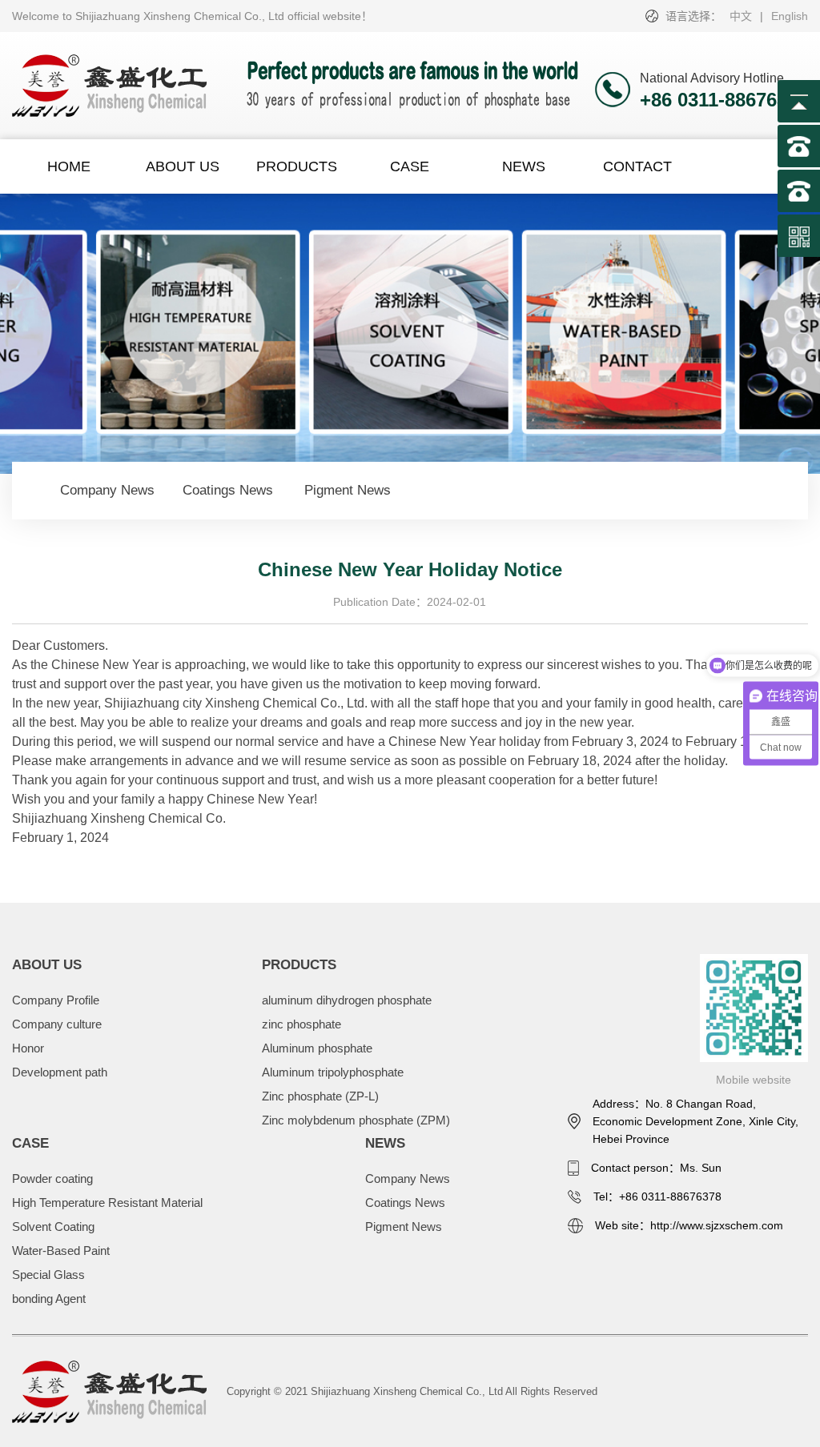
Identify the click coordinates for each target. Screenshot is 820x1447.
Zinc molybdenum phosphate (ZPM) (356, 1120)
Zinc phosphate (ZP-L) (320, 1096)
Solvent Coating (53, 1226)
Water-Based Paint (61, 1250)
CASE (409, 166)
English (789, 16)
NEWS (523, 166)
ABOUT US (182, 166)
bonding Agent (49, 1298)
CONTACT (637, 166)
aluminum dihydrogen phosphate (347, 1000)
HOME (68, 166)
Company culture (57, 1024)
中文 (741, 16)
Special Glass (48, 1274)
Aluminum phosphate (317, 1048)
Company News (107, 490)
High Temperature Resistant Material (107, 1202)
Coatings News (228, 490)
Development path (59, 1072)
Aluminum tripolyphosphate (333, 1072)
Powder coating (52, 1178)
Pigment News (347, 490)
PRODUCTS (296, 166)
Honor (28, 1048)
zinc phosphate (301, 1024)
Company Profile (55, 1000)
